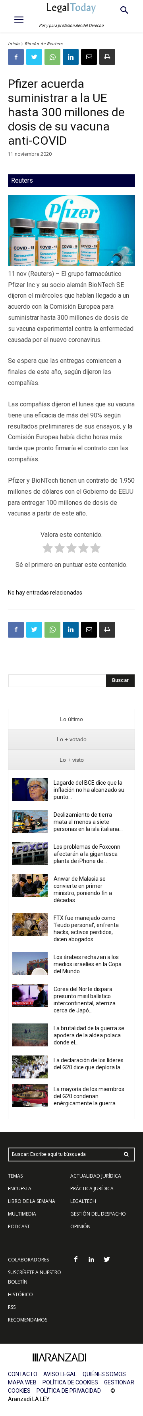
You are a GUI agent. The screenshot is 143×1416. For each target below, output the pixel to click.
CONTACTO (22, 1374)
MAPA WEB (22, 1382)
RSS (11, 1307)
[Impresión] (107, 57)
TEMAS (15, 1175)
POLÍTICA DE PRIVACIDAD (69, 1391)
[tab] (71, 719)
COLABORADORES (28, 1259)
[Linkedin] (71, 57)
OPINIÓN (80, 1226)
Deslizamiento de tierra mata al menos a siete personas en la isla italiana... (88, 822)
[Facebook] (16, 57)
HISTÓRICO (20, 1294)
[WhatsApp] (52, 57)
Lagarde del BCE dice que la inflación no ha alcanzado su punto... (89, 790)
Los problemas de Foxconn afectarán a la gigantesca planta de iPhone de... (87, 854)
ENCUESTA (19, 1188)
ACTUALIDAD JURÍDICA (95, 1175)
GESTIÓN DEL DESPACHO (98, 1213)
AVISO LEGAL (60, 1374)
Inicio (14, 44)
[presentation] (71, 719)
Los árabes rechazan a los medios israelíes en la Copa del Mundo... (88, 964)
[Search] (126, 1154)
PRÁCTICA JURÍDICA (92, 1188)
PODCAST (19, 1226)
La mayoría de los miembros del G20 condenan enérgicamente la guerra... (89, 1096)
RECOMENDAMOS (27, 1319)
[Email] (89, 57)
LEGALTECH (83, 1201)
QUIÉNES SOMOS (104, 1374)
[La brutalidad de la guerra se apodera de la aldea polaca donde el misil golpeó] (30, 1034)
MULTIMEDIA (22, 1213)
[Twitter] (34, 57)
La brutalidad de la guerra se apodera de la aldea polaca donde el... (89, 1035)
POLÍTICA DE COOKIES (70, 1382)
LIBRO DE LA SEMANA (31, 1201)
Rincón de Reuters (44, 44)
